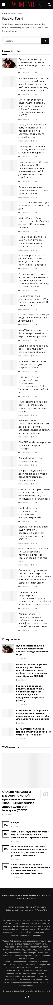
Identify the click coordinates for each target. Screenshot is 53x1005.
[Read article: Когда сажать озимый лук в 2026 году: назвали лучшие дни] (9, 206)
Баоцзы (15, 822)
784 (39, 94)
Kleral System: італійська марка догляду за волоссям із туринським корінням (34, 149)
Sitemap (44, 895)
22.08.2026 (24, 72)
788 (39, 119)
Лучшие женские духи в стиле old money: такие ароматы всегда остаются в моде (32, 650)
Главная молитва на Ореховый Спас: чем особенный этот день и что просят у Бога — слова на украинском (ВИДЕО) (30, 851)
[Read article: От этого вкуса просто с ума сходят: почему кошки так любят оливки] (9, 318)
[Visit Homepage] (26, 4)
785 (39, 340)
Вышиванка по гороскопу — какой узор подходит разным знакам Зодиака (34, 348)
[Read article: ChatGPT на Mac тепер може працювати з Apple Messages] (9, 446)
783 (39, 181)
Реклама (20, 898)
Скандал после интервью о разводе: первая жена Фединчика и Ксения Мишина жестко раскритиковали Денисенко (30, 869)
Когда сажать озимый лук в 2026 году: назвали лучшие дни (33, 205)
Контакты (31, 898)
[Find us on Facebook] (22, 997)
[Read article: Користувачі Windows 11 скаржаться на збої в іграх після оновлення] (9, 190)
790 (39, 437)
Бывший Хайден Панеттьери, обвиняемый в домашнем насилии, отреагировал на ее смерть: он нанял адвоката (34, 426)
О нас (4, 895)
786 (39, 630)
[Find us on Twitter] (25, 997)
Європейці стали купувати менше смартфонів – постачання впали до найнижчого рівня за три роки (33, 554)
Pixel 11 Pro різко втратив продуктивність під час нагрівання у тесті (32, 364)
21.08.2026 (24, 356)
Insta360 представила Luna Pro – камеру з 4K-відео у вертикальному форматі (33, 333)
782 (39, 231)
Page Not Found (15, 13)
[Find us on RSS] (29, 997)
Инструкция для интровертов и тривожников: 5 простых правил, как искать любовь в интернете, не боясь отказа (34, 598)
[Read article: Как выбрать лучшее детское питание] (9, 461)
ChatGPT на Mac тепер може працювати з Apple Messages (34, 445)
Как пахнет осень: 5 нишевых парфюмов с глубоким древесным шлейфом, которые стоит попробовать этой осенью (33, 620)
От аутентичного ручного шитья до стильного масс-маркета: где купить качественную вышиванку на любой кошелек (33, 280)
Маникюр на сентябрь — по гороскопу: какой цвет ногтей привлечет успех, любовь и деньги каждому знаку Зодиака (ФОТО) (34, 84)
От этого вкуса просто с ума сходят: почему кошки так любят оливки (34, 317)
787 (39, 72)
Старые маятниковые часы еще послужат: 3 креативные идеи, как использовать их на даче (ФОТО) (33, 532)
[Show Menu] (3, 4)
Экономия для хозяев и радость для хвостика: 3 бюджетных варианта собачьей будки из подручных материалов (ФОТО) (30, 693)
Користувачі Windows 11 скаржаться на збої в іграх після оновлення (33, 190)
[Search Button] (49, 4)
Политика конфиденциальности (24, 895)
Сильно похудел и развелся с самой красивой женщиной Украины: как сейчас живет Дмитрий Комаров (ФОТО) (18, 801)
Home (4, 13)
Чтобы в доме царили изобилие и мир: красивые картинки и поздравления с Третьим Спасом (30, 834)
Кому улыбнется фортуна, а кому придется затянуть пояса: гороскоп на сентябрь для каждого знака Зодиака (33, 130)
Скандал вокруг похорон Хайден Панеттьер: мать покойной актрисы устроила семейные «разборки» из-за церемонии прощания (34, 576)
